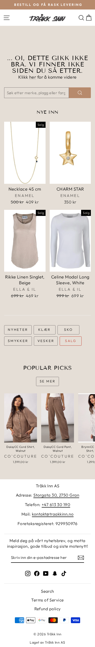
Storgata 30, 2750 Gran (56, 495)
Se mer (48, 381)
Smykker (18, 341)
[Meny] (6, 17)
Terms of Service (47, 599)
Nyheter (18, 329)
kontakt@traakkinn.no (53, 514)
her (32, 77)
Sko (68, 329)
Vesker (46, 341)
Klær (44, 329)
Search (47, 591)
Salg (70, 341)
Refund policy (47, 608)
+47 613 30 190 (56, 504)
